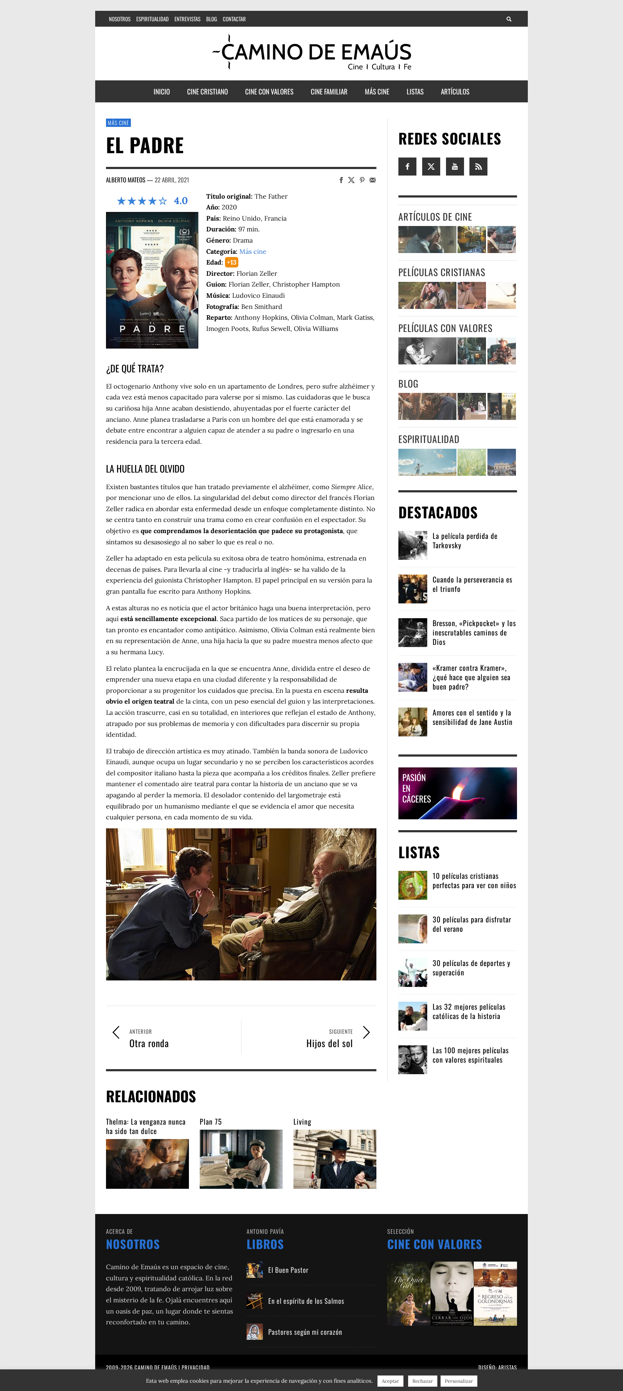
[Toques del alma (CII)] (472, 462)
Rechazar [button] (422, 1381)
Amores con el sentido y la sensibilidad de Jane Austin (473, 717)
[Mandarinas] (472, 350)
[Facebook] (407, 165)
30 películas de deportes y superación (472, 967)
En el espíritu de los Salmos (306, 1300)
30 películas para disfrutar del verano (472, 924)
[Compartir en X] (351, 179)
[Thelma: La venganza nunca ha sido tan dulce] (147, 1164)
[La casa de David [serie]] (501, 295)
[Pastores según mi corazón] (255, 1332)
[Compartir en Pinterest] (362, 179)
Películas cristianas (441, 272)
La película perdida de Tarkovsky (465, 540)
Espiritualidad (429, 439)
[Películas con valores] (452, 1293)
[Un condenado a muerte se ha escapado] (427, 350)
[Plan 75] (241, 1159)
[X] (431, 165)
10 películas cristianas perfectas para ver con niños (474, 880)
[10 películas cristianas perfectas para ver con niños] (412, 884)
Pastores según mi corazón (305, 1331)
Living (302, 1121)
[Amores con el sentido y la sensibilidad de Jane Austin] (412, 721)
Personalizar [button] (459, 1381)
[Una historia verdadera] (501, 350)
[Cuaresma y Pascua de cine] (501, 406)
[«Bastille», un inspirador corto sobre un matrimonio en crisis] (427, 239)
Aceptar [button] (390, 1381)
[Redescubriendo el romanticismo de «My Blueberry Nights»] (472, 239)
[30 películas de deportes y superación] (412, 971)
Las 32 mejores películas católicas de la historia (469, 1011)
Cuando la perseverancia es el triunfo (472, 584)
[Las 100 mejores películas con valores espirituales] (412, 1059)
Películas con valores (445, 328)
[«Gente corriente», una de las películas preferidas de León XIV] (501, 239)
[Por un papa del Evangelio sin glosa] (501, 462)
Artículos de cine (435, 216)
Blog (408, 383)
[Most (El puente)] (472, 295)
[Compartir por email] (372, 179)
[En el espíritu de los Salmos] (255, 1301)
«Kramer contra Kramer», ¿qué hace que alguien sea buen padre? (472, 677)
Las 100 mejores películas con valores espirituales (471, 1055)
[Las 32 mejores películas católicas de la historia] (412, 1015)
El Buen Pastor (288, 1269)
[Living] (334, 1159)
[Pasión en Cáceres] (457, 792)
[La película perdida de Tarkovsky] (412, 544)
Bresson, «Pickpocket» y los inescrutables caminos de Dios (474, 632)
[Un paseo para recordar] (427, 295)
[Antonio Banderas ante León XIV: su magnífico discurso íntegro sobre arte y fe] (472, 406)
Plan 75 (211, 1121)
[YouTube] (455, 165)
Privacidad (196, 1367)
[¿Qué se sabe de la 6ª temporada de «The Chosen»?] (427, 406)
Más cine (118, 123)
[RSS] (478, 165)
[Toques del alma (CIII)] (427, 462)
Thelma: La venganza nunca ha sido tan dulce (146, 1126)
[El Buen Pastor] (255, 1270)
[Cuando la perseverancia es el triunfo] (412, 588)
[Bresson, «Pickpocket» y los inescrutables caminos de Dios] (412, 632)
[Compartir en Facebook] (341, 179)
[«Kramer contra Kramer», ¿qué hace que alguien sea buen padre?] (412, 676)
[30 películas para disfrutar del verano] (412, 928)
